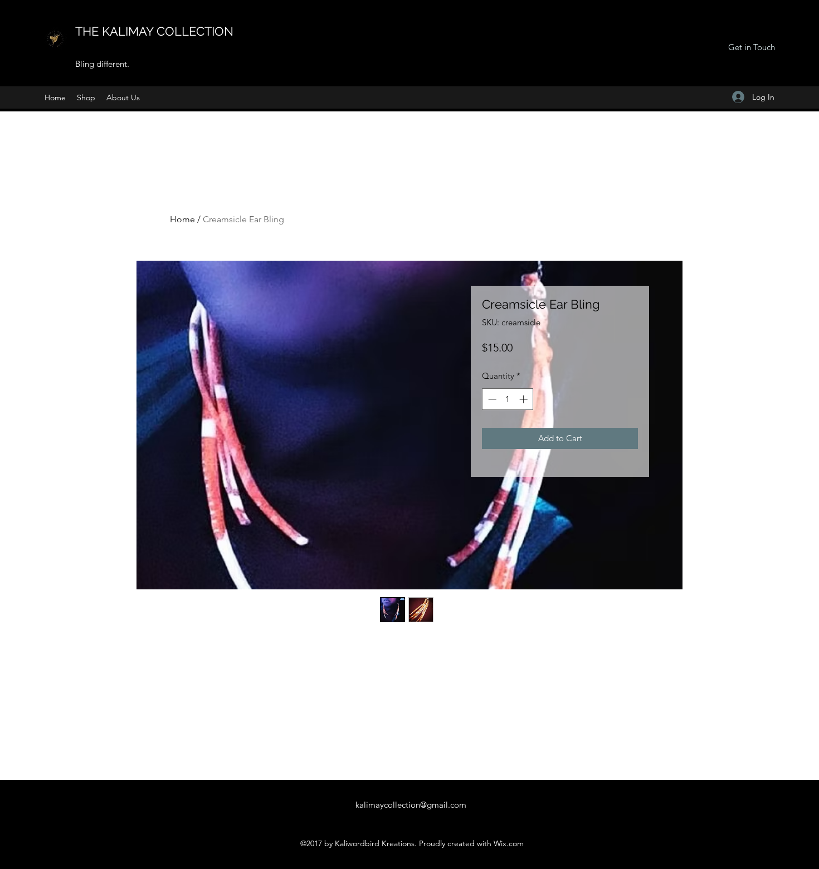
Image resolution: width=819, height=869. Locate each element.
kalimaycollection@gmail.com (410, 804)
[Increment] (524, 399)
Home (182, 219)
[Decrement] (491, 399)
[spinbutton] (508, 399)
